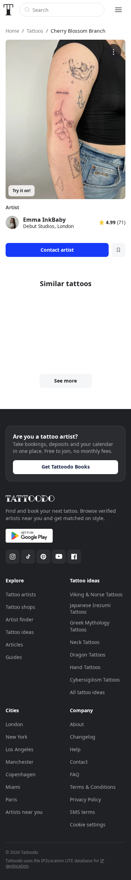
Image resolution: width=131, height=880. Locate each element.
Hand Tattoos (85, 667)
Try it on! (21, 191)
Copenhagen (21, 774)
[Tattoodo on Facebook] (74, 557)
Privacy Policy (85, 799)
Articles (14, 644)
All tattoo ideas (87, 692)
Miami (13, 787)
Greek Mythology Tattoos (89, 626)
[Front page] (8, 9)
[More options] (113, 52)
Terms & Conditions (93, 787)
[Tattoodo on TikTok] (28, 557)
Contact (79, 762)
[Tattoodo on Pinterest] (43, 557)
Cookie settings (87, 824)
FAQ (74, 774)
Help (75, 749)
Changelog (82, 736)
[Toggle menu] (118, 9)
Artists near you (24, 812)
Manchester (20, 762)
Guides (14, 657)
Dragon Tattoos (87, 654)
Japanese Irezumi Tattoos (90, 608)
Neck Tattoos (85, 642)
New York (16, 736)
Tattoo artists (21, 594)
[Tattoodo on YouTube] (59, 557)
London (14, 724)
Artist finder (20, 619)
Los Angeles (20, 749)
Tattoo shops (20, 607)
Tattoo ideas (20, 632)
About (77, 724)
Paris (11, 799)
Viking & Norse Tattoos (96, 594)
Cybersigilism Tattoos (95, 679)
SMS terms (82, 812)
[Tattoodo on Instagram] (13, 557)
